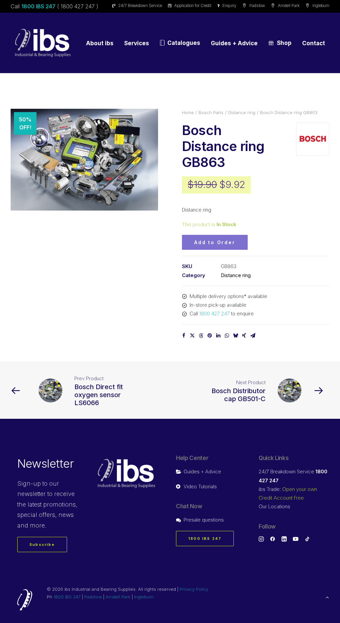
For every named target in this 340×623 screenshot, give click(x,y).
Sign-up (29, 483)
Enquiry (229, 5)
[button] (84, 160)
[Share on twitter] (192, 336)
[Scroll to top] (327, 597)
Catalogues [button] (183, 43)
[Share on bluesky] (235, 336)
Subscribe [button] (42, 544)
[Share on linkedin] (218, 336)
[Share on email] (253, 336)
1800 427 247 (214, 313)
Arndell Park (288, 5)
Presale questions (204, 520)
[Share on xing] (244, 336)
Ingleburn (320, 5)
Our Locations (274, 506)
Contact (313, 43)
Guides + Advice (234, 43)
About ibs (100, 43)
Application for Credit (192, 5)
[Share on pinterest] (209, 336)
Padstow (257, 5)
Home (188, 112)
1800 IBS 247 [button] (204, 538)
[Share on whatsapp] (227, 336)
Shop (284, 43)
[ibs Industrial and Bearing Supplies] (43, 43)
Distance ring (241, 112)
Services (136, 43)
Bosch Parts (211, 112)
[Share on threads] (201, 336)
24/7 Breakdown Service (140, 5)
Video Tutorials (200, 486)
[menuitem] (138, 5)
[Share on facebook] (184, 336)
